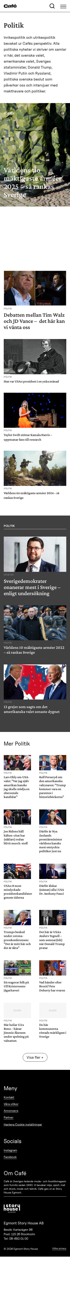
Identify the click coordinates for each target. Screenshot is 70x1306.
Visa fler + (35, 1057)
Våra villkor (11, 1104)
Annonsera (11, 1111)
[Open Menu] (63, 6)
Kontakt (9, 1097)
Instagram (10, 1150)
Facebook (10, 1157)
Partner (8, 1117)
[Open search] (52, 6)
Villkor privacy (59, 1248)
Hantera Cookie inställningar (23, 1124)
